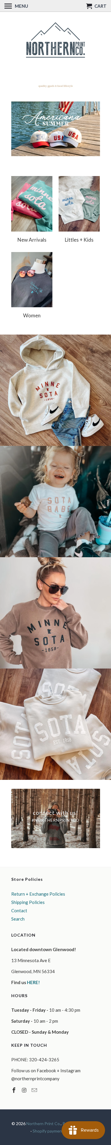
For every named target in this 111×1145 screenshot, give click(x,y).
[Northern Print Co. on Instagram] (24, 1090)
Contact (19, 910)
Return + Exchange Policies (38, 894)
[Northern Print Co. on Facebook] (14, 1090)
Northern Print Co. (43, 1123)
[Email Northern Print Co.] (35, 1090)
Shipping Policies (28, 902)
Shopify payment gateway (57, 1130)
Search (18, 918)
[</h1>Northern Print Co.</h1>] (55, 41)
